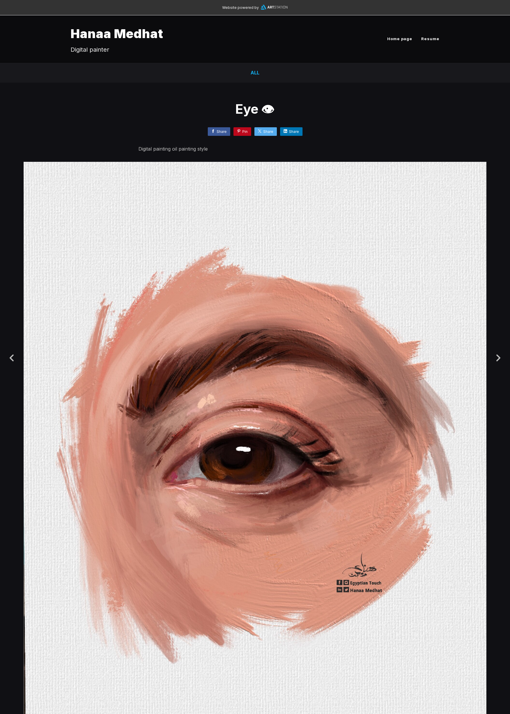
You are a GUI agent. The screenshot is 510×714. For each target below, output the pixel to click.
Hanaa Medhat (117, 33)
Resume (430, 38)
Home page (399, 38)
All (255, 73)
